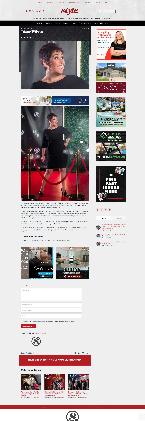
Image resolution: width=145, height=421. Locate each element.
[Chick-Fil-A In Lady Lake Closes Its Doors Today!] (98, 242)
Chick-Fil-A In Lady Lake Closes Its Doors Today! (113, 242)
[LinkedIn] (27, 38)
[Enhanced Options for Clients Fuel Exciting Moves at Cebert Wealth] (54, 382)
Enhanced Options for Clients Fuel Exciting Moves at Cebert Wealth (54, 393)
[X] (24, 38)
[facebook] (26, 11)
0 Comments (36, 397)
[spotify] (43, 11)
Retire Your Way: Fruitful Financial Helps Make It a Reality (77, 393)
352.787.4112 (85, 407)
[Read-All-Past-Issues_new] (111, 166)
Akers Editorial (26, 28)
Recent (118, 218)
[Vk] (87, 353)
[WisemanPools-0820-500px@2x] (39, 247)
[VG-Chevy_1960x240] (38, 97)
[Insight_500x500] (111, 30)
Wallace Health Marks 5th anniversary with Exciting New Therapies (30, 393)
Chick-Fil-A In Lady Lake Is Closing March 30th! (113, 235)
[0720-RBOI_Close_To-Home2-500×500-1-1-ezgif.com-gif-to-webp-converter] (111, 98)
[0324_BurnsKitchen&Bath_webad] (111, 64)
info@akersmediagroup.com (98, 407)
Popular (103, 218)
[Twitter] (105, 209)
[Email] (33, 38)
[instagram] (30, 11)
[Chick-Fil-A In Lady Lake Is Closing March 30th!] (98, 235)
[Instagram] (101, 209)
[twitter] (33, 11)
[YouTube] (109, 209)
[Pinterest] (30, 38)
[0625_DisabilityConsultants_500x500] (111, 132)
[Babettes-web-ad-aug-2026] (88, 247)
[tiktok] (40, 11)
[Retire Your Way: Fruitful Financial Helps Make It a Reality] (78, 382)
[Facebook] (21, 38)
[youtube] (37, 11)
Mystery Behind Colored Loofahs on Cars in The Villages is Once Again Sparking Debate (114, 226)
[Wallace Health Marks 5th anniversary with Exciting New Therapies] (31, 382)
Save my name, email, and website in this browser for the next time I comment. (49, 321)
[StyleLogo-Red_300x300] (69, 3)
